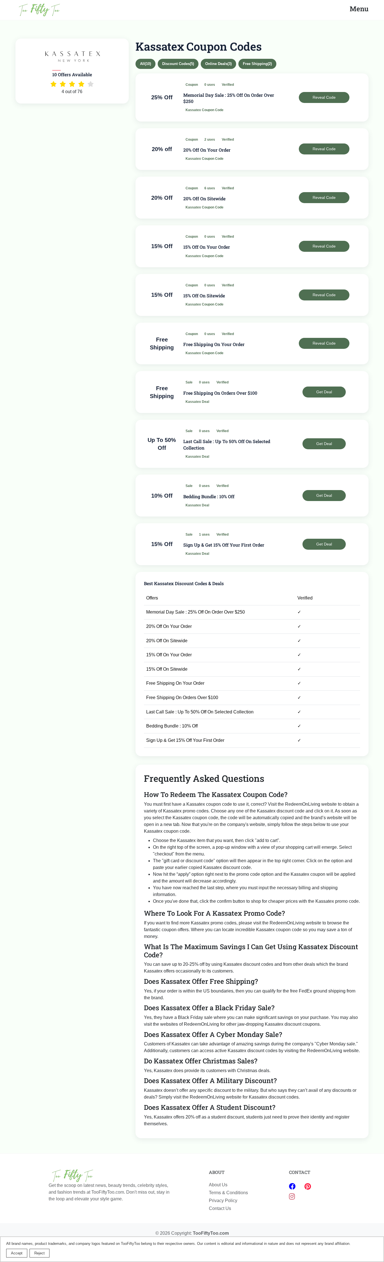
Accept (16, 1253)
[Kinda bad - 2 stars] (62, 84)
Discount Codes (178, 64)
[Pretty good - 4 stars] (81, 84)
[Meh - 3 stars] (72, 84)
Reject (39, 1253)
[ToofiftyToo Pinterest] (307, 1186)
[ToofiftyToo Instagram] (292, 1196)
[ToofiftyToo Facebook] (293, 1186)
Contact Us (220, 1208)
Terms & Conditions (228, 1192)
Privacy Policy (223, 1200)
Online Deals (218, 64)
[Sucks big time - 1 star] (53, 84)
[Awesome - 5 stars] (90, 84)
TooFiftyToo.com (211, 1233)
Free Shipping (257, 64)
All (145, 64)
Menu (359, 9)
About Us (218, 1184)
